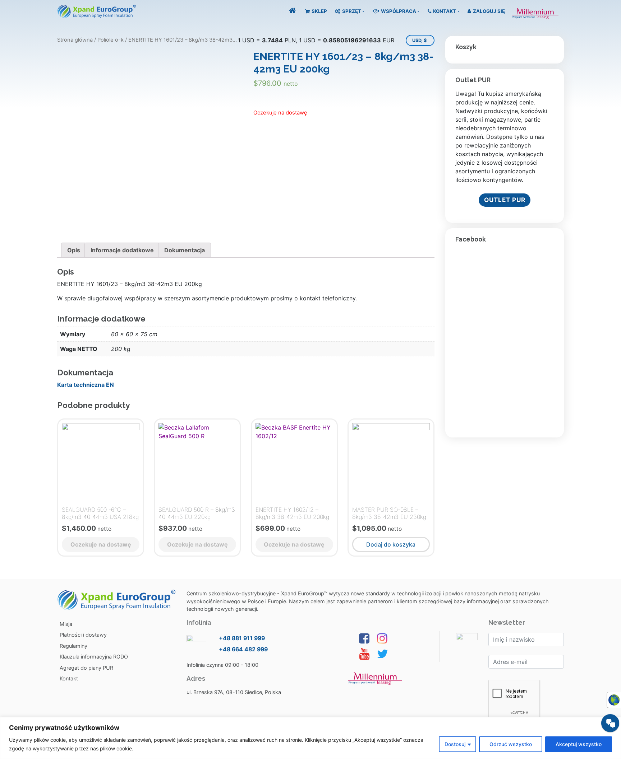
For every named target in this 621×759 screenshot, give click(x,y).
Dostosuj (455, 744)
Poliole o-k (110, 40)
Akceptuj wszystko (579, 744)
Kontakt (444, 11)
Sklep (318, 11)
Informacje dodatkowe (122, 250)
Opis (73, 250)
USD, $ (419, 40)
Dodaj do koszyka (390, 544)
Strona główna (75, 40)
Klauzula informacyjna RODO (94, 656)
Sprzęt (351, 11)
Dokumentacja (184, 250)
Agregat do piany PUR (86, 668)
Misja (66, 624)
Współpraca (398, 11)
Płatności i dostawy (83, 635)
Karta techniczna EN (85, 384)
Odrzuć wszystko (510, 744)
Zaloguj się (488, 11)
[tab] (73, 250)
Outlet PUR (504, 199)
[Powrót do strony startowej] (292, 11)
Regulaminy (73, 646)
